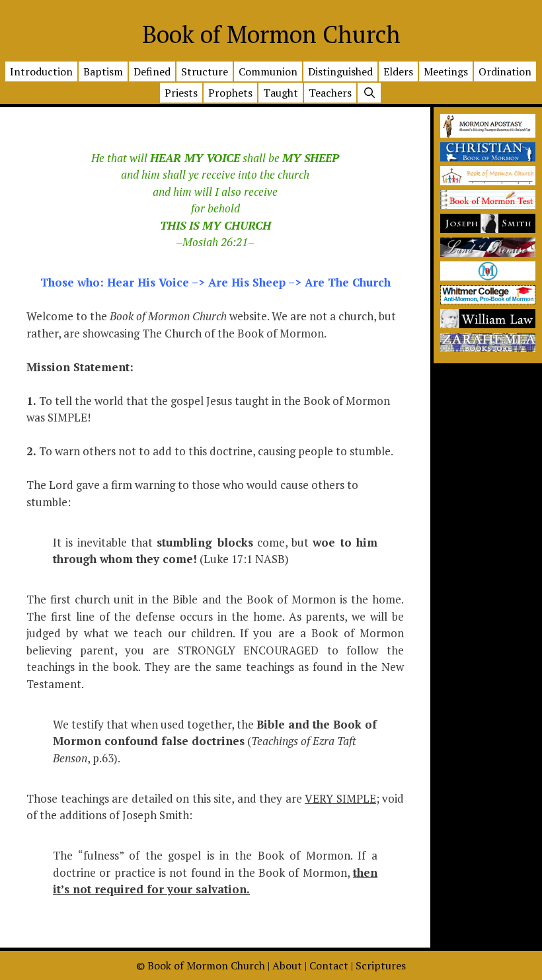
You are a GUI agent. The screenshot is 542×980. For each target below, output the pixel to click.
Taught (280, 92)
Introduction (41, 71)
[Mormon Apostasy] (487, 133)
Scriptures (381, 965)
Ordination (505, 71)
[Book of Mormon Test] (487, 204)
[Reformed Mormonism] (487, 276)
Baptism (103, 71)
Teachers (330, 92)
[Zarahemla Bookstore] (487, 347)
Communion (268, 71)
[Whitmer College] (487, 300)
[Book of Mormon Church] (487, 181)
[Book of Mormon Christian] (487, 157)
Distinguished (340, 71)
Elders (398, 71)
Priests (181, 92)
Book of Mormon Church (271, 34)
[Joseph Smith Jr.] (487, 228)
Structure (204, 71)
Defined (152, 71)
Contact (328, 965)
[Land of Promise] (487, 252)
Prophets (230, 92)
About (287, 965)
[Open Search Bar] (370, 93)
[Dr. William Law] (487, 324)
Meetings (446, 71)
